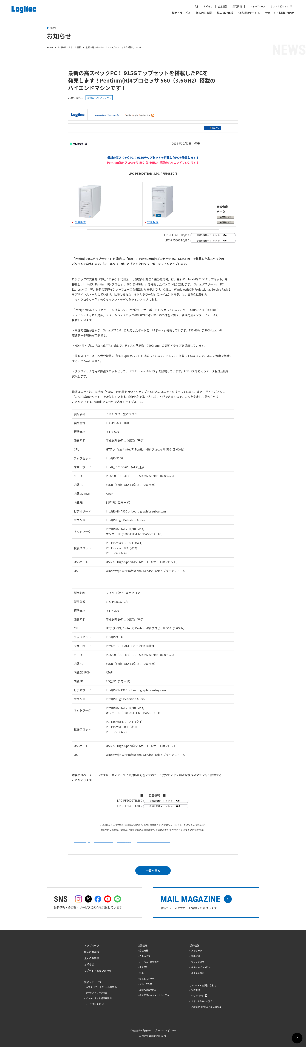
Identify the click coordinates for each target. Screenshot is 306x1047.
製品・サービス (181, 13)
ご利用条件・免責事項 (140, 1030)
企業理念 (143, 967)
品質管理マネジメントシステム (154, 995)
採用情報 (237, 6)
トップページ (91, 945)
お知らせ (208, 6)
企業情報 (222, 6)
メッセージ (196, 950)
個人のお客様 (204, 13)
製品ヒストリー (146, 978)
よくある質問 (197, 973)
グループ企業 (145, 984)
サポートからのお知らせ (203, 1001)
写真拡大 (80, 222)
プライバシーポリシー (165, 1030)
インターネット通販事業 (97, 998)
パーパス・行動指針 (148, 961)
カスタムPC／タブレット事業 (100, 987)
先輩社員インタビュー (201, 967)
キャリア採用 (197, 961)
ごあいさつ (144, 956)
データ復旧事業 (93, 1003)
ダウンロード (197, 995)
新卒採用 (195, 956)
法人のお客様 (225, 13)
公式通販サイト (247, 13)
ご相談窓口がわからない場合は (206, 1007)
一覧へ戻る (153, 870)
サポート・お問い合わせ (279, 13)
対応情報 (195, 990)
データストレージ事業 (96, 992)
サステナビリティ (280, 6)
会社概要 (143, 950)
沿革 (141, 973)
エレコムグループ (256, 6)
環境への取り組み (147, 989)
